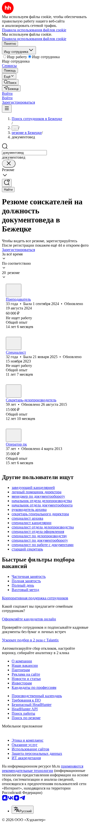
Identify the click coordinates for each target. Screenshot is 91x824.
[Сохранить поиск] (7, 183)
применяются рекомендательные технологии (42, 768)
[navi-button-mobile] (7, 109)
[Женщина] (13, 290)
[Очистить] (9, 164)
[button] (7, 93)
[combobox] (24, 152)
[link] (10, 82)
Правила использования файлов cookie (34, 39)
